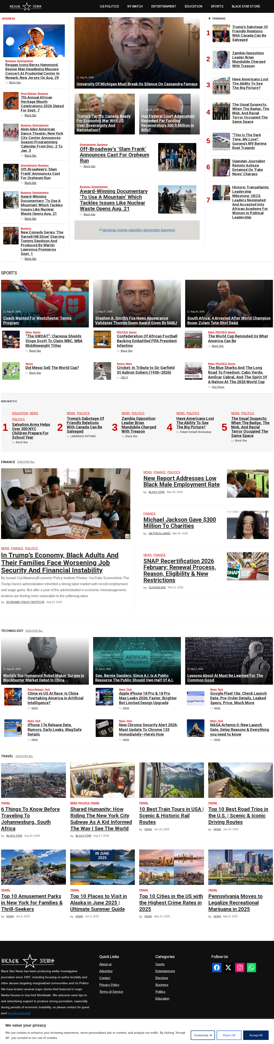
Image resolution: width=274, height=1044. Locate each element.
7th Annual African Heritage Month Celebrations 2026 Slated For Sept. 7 (42, 103)
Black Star (15, 82)
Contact (104, 978)
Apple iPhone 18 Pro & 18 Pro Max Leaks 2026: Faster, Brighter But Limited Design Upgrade (148, 698)
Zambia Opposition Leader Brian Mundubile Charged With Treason (248, 59)
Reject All (229, 1035)
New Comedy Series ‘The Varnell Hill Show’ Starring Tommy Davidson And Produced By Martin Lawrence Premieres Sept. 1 (42, 243)
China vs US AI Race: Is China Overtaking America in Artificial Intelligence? (55, 698)
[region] (137, 1031)
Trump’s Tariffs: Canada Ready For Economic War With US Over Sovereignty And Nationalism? (104, 123)
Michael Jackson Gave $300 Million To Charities (179, 523)
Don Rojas (218, 387)
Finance (17, 548)
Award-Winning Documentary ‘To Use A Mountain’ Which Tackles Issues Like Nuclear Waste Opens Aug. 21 (42, 205)
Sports (217, 6)
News (28, 332)
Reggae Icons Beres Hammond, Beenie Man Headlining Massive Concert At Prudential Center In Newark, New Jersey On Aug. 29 (32, 71)
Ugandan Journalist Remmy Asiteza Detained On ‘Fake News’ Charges (248, 167)
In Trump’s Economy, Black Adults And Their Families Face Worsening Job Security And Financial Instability (60, 562)
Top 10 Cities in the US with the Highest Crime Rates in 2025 (171, 902)
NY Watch (135, 6)
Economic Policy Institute (25, 602)
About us (105, 964)
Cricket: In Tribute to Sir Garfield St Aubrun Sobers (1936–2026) (146, 370)
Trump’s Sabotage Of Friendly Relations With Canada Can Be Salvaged (250, 33)
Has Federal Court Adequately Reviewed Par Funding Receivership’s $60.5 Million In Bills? (168, 123)
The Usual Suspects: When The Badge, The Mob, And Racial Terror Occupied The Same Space (250, 113)
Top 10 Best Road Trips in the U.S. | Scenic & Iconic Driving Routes (238, 815)
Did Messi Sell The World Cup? (52, 367)
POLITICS (122, 332)
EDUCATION (193, 6)
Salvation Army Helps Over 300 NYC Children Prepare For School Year (31, 431)
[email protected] (19, 1013)
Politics (160, 991)
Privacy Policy (109, 985)
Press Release (28, 93)
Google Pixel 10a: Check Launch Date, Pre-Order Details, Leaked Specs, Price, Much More (238, 698)
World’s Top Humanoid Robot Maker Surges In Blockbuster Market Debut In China (43, 677)
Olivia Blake (157, 587)
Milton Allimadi (159, 533)
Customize (201, 1035)
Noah (148, 829)
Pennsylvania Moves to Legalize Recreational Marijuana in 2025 (235, 902)
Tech (47, 689)
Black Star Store (246, 6)
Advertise (106, 971)
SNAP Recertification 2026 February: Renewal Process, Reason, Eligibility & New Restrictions (179, 571)
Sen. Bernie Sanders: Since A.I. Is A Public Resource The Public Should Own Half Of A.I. (134, 677)
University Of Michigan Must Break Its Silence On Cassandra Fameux (137, 84)
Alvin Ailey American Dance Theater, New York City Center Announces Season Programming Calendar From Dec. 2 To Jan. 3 (42, 140)
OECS (124, 377)
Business (10, 61)
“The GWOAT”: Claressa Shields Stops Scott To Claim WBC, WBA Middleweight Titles (53, 341)
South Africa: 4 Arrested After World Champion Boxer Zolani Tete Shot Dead (229, 320)
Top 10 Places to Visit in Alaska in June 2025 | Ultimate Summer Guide (98, 902)
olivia (34, 708)
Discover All (26, 461)
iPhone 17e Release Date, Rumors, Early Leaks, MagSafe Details (55, 730)
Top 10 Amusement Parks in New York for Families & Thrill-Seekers (32, 902)
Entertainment (163, 6)
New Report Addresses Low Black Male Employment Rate (181, 481)
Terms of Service (111, 991)
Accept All (255, 1035)
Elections (161, 978)
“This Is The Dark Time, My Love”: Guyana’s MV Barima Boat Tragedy (249, 141)
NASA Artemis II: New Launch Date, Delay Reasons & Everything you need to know (239, 730)
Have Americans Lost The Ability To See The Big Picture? (250, 83)
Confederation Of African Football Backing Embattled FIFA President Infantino (147, 341)
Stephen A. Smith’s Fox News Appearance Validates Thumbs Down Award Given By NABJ (136, 320)
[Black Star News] (26, 6)
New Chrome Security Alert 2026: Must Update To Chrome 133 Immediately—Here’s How (148, 730)
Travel (5, 803)
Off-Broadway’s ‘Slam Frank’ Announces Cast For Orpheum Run (40, 173)
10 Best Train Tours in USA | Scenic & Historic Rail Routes (171, 815)
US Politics (109, 6)
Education (20, 413)
